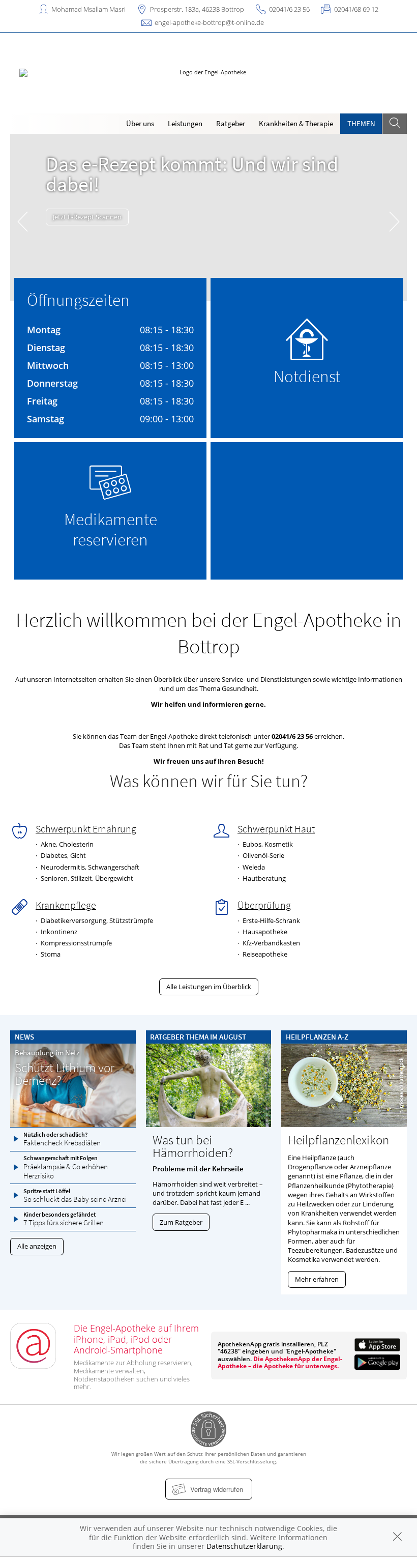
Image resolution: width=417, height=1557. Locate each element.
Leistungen (185, 123)
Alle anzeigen (36, 1246)
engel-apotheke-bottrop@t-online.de (209, 22)
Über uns (140, 123)
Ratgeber (230, 123)
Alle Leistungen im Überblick (208, 986)
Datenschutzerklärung (244, 1546)
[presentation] (23, 219)
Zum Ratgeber (181, 1222)
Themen (361, 123)
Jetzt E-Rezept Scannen (87, 216)
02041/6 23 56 (289, 9)
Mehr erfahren (317, 1279)
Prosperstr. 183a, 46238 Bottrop (197, 9)
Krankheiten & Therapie (296, 123)
